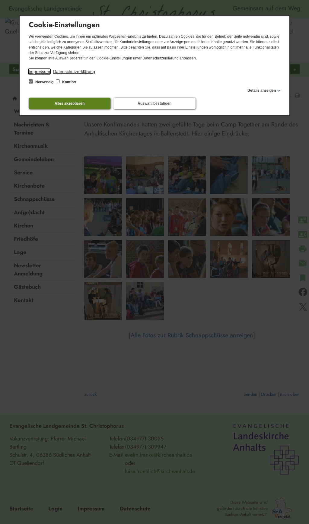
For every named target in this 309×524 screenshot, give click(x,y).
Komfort (68, 82)
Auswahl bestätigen (154, 103)
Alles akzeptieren (69, 103)
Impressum (39, 71)
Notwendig (44, 82)
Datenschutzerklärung (74, 71)
